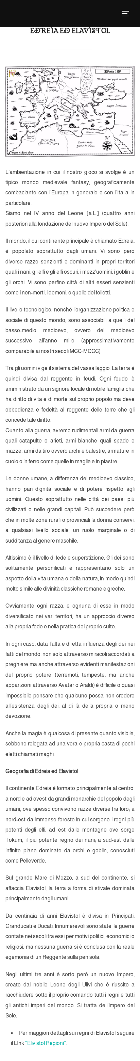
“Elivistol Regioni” (45, 1043)
